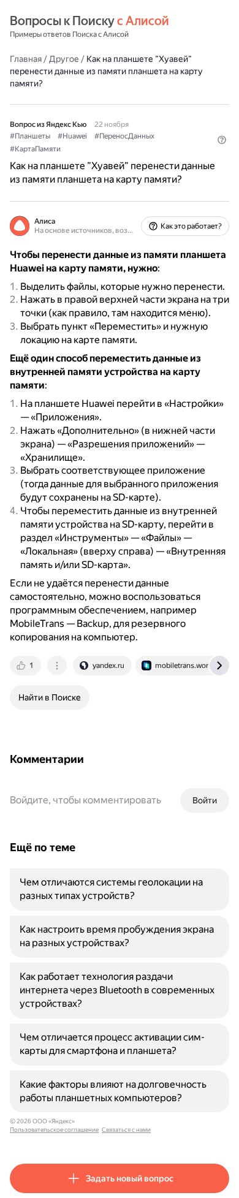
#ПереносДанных (124, 136)
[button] (221, 139)
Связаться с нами (126, 1129)
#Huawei (72, 136)
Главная (26, 59)
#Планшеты (30, 136)
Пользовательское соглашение (54, 1129)
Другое (64, 59)
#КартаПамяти (35, 149)
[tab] (26, 665)
